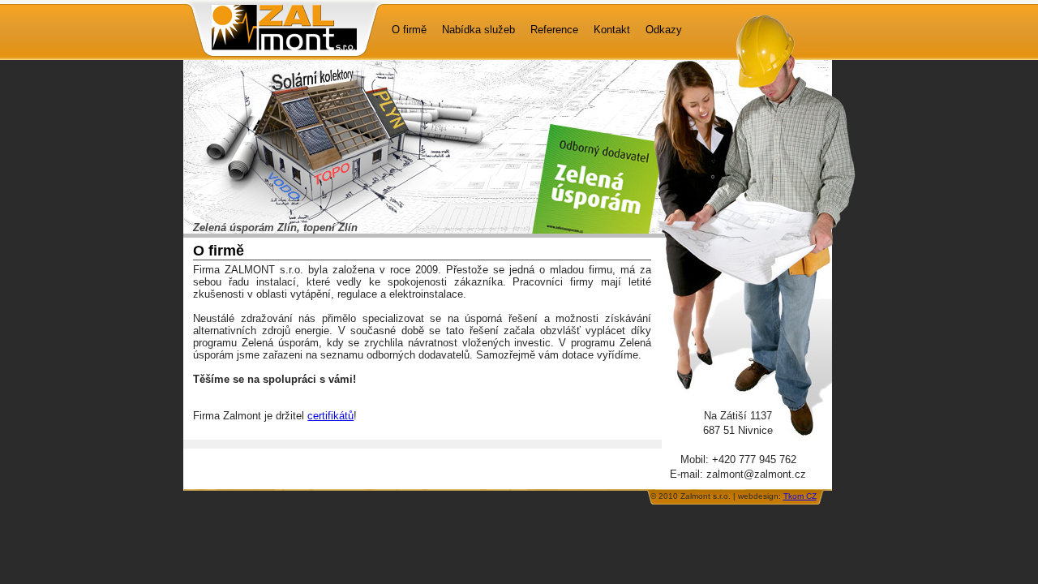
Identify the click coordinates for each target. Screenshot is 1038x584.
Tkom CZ (800, 496)
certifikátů (330, 416)
